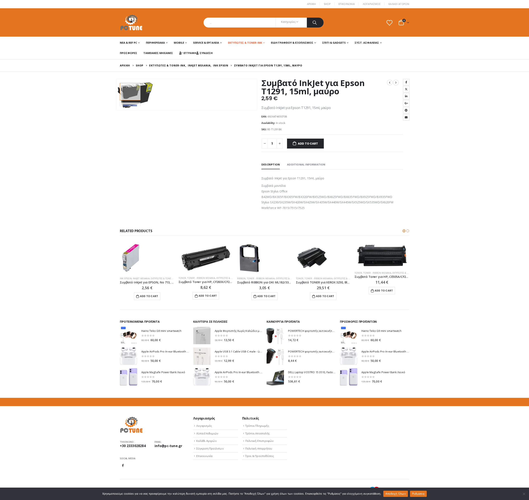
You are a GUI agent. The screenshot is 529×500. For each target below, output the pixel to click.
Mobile (179, 42)
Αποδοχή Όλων (395, 493)
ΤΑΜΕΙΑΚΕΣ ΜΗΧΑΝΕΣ (158, 53)
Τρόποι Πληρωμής (257, 426)
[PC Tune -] (131, 22)
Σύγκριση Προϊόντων (210, 448)
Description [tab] (270, 164)
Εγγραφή (189, 53)
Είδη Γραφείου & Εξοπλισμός (292, 42)
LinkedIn (406, 96)
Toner (182, 278)
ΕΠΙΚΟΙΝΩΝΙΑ (346, 4)
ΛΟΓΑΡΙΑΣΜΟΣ (372, 4)
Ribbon (241, 278)
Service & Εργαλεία (206, 42)
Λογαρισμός (204, 426)
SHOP (327, 4)
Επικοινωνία (204, 456)
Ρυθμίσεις (418, 493)
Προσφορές (128, 53)
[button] (404, 230)
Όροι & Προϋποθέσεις (259, 456)
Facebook (406, 82)
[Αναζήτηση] (315, 23)
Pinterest (406, 110)
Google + (406, 103)
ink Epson (126, 278)
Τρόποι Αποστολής (257, 433)
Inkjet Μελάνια (141, 278)
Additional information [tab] (306, 164)
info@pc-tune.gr (168, 446)
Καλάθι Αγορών (398, 4)
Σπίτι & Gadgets (334, 42)
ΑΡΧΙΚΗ (311, 4)
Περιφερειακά (155, 42)
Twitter (406, 89)
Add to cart (308, 143)
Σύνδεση (206, 53)
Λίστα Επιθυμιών (207, 433)
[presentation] (117, 94)
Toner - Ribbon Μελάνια (201, 278)
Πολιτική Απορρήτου (258, 448)
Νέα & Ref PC (128, 42)
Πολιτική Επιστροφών (259, 441)
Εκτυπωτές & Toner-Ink (245, 42)
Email (406, 117)
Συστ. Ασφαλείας (367, 42)
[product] (147, 257)
